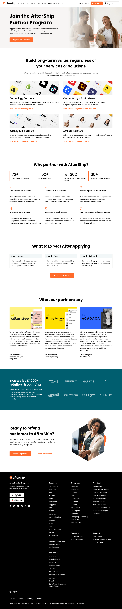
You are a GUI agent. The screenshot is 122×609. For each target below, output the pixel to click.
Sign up (87, 3)
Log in (81, 3)
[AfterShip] (9, 3)
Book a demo (96, 3)
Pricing (60, 3)
